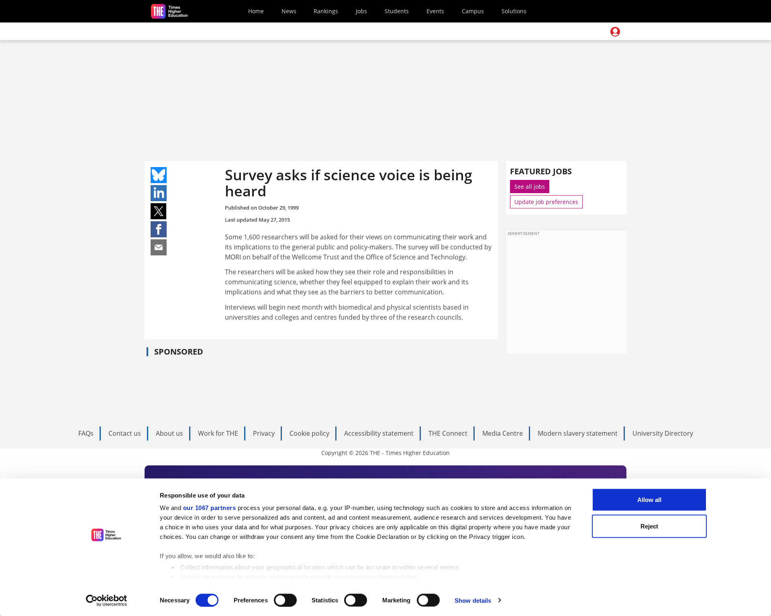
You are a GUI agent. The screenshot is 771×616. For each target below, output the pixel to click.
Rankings (326, 11)
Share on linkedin (159, 193)
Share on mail (159, 247)
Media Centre (502, 433)
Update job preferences (546, 202)
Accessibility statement (379, 433)
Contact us (124, 433)
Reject (649, 525)
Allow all (649, 499)
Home (256, 11)
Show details (473, 600)
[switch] (285, 600)
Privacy (264, 433)
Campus (473, 11)
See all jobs (529, 186)
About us (169, 433)
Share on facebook (159, 229)
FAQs (86, 433)
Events (435, 11)
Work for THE (218, 433)
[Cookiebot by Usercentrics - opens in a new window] (106, 600)
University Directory (662, 433)
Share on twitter (159, 211)
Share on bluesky (159, 175)
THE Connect (447, 433)
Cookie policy (309, 433)
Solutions (514, 11)
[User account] (615, 32)
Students (397, 11)
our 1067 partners (209, 507)
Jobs (361, 11)
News (288, 11)
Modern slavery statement (578, 433)
